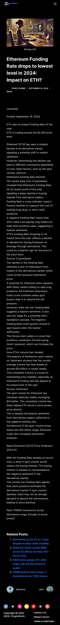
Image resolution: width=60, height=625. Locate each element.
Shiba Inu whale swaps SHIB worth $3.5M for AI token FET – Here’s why (31, 551)
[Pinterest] (47, 606)
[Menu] (55, 3)
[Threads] (40, 606)
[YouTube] (33, 606)
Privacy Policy (42, 617)
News (9, 91)
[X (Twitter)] (12, 606)
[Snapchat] (26, 606)
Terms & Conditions (44, 621)
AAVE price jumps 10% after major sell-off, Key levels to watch (30, 564)
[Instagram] (19, 606)
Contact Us (40, 613)
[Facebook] (6, 606)
